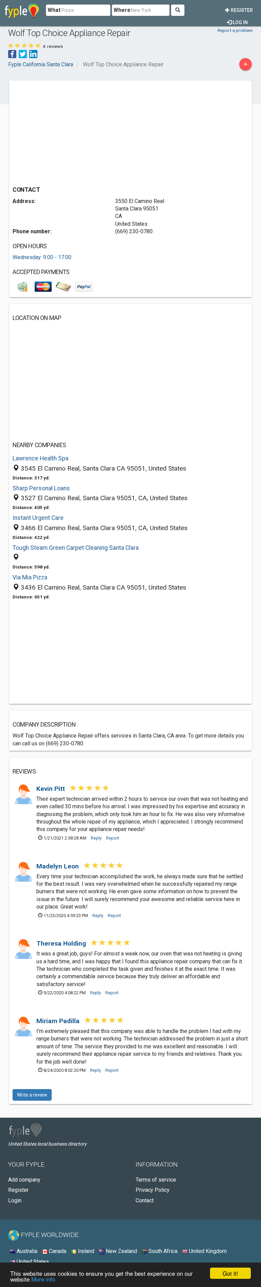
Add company (24, 1179)
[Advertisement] (70, 131)
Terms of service (156, 1179)
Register (241, 10)
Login (14, 1200)
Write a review (32, 1095)
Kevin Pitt (51, 789)
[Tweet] (23, 53)
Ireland (85, 1251)
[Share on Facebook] (12, 53)
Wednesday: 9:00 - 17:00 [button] (42, 257)
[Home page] (22, 10)
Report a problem (235, 30)
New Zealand (120, 1251)
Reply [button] (96, 838)
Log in (240, 22)
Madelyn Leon (58, 866)
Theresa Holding (62, 943)
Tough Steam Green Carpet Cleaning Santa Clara (76, 547)
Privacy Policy (153, 1190)
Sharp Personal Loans (41, 488)
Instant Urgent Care (38, 517)
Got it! (230, 1273)
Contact (145, 1200)
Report (112, 838)
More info (43, 1279)
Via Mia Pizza (30, 577)
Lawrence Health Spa (40, 458)
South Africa (162, 1251)
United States (32, 1261)
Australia (26, 1251)
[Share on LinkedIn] (33, 53)
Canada (57, 1251)
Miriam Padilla (58, 1021)
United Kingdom (207, 1251)
